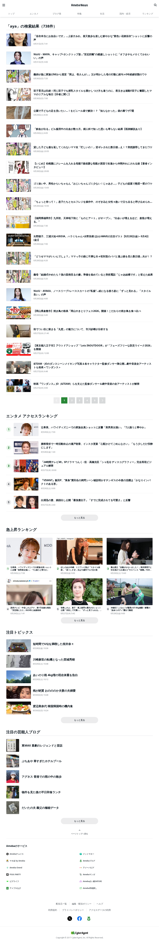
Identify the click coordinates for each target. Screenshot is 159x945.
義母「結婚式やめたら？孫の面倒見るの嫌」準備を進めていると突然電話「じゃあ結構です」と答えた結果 (93, 274)
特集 (79, 13)
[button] (102, 400)
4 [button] (87, 400)
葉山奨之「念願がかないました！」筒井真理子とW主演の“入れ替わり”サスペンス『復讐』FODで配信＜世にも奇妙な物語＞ (131, 570)
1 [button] (64, 400)
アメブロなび (15, 888)
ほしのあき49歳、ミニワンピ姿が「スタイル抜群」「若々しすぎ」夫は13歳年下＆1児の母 (80, 568)
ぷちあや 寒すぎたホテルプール (42, 761)
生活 (102, 13)
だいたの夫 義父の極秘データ (40, 808)
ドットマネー (88, 854)
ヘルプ (100, 903)
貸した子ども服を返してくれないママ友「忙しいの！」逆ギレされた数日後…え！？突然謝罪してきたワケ (93, 147)
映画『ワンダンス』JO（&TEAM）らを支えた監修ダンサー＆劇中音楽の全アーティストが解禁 (86, 383)
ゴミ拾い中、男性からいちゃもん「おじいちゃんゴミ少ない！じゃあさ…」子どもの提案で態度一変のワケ (93, 183)
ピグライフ (14, 881)
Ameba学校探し (90, 888)
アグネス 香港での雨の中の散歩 (42, 776)
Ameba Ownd (16, 867)
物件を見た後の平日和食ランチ (41, 792)
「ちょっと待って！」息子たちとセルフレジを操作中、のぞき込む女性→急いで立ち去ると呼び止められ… (93, 201)
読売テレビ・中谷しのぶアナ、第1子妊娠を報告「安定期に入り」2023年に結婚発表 (31, 609)
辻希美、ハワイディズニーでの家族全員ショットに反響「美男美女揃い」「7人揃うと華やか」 (94, 427)
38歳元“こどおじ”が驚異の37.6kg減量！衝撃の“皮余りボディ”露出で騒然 (130, 609)
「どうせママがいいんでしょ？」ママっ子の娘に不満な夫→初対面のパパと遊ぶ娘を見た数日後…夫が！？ (93, 256)
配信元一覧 (61, 903)
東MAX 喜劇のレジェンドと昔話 (42, 745)
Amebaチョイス (17, 854)
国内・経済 (125, 13)
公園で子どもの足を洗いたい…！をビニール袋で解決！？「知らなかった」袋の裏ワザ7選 (84, 110)
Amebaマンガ (89, 874)
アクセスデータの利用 (100, 909)
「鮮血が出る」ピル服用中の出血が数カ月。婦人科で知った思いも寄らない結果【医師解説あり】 (88, 129)
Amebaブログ (89, 860)
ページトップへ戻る (79, 833)
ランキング (147, 13)
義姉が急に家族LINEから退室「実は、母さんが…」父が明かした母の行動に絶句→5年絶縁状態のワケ (90, 74)
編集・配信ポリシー (81, 903)
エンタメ (34, 13)
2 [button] (72, 400)
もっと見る (79, 517)
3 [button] (79, 400)
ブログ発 (56, 13)
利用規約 (52, 909)
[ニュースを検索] (155, 5)
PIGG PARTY (15, 874)
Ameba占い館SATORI (92, 881)
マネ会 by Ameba (17, 860)
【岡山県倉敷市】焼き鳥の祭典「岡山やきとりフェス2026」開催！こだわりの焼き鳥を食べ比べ (87, 311)
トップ (11, 13)
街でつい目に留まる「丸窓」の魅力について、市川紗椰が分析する (71, 329)
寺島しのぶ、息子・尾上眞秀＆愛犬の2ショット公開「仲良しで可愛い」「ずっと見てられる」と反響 (81, 610)
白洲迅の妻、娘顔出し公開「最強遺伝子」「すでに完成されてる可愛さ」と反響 (85, 500)
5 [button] (94, 400)
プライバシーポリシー (73, 909)
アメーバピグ (88, 867)
